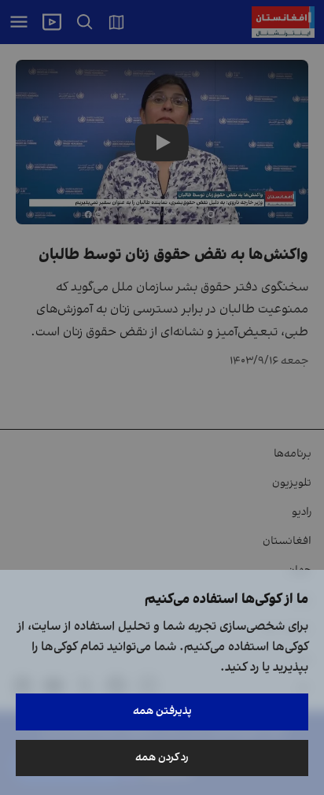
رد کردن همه (162, 757)
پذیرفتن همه (162, 711)
